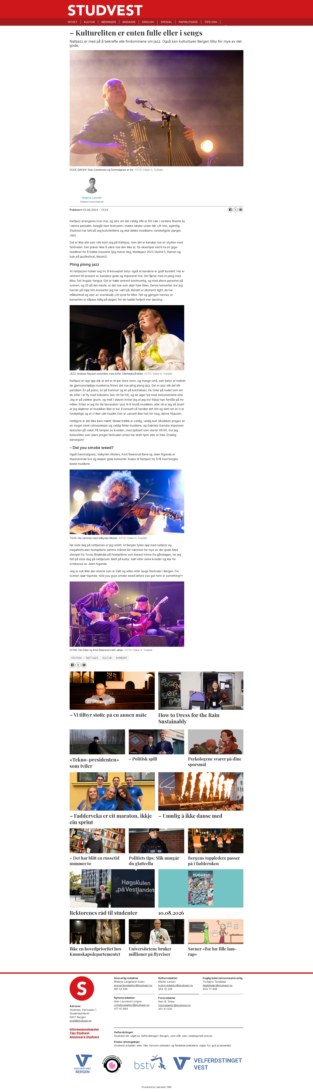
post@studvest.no (81, 1020)
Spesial (166, 22)
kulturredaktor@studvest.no (175, 985)
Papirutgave (188, 22)
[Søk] (226, 26)
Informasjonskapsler (84, 1029)
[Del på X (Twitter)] (235, 209)
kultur (107, 658)
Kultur (89, 22)
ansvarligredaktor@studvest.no (133, 985)
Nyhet (72, 22)
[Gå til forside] (105, 10)
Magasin (129, 22)
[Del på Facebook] (230, 209)
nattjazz (92, 658)
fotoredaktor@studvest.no (174, 1005)
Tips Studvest (79, 1033)
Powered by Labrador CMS (156, 1087)
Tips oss (210, 22)
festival (76, 658)
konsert (121, 658)
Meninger (108, 22)
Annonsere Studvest (84, 1037)
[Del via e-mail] (240, 209)
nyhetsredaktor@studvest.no (131, 1005)
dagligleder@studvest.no (217, 985)
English (148, 22)
